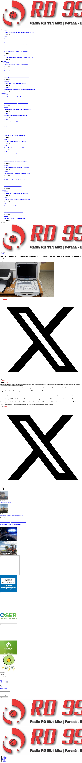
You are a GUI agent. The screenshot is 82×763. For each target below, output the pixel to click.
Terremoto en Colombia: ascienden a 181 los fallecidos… (17, 147)
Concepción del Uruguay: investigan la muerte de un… (17, 193)
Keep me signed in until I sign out (7, 695)
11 (1, 681)
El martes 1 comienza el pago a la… (12, 70)
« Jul (1, 686)
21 (5, 682)
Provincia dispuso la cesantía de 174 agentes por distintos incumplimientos (11, 515)
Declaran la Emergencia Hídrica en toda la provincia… (17, 64)
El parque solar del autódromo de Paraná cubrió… (16, 45)
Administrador (3, 688)
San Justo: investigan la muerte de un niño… (14, 218)
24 (0, 684)
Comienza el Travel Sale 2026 (11, 121)
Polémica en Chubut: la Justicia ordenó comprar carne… (17, 109)
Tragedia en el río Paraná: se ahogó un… (13, 212)
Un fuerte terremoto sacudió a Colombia (13, 153)
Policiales (4, 190)
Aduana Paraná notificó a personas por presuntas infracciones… (19, 57)
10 (0, 681)
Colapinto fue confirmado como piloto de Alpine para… (17, 167)
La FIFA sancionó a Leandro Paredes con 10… (15, 179)
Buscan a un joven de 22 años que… (12, 205)
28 (5, 684)
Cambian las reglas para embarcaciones (13, 96)
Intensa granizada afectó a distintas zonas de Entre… (16, 77)
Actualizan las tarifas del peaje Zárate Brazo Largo (16, 103)
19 (2, 682)
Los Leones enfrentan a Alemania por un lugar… (15, 161)
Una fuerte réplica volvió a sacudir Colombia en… (15, 141)
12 (2, 681)
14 (5, 681)
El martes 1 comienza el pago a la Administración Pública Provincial (13, 522)
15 (6, 681)
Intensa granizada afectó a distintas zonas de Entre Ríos (10, 524)
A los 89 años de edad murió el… (11, 129)
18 (1, 682)
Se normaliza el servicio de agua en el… (13, 38)
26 (2, 684)
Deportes (6, 165)
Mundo (3, 125)
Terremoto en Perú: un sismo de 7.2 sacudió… (14, 135)
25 (1, 684)
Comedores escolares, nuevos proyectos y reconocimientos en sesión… (20, 89)
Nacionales (4, 93)
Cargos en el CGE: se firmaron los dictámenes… (15, 83)
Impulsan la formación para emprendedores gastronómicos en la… (19, 32)
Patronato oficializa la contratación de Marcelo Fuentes (17, 173)
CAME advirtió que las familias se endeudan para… (16, 115)
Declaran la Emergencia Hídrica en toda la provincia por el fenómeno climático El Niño (16, 519)
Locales (3, 29)
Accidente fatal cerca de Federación (5, 502)
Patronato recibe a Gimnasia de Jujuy (13, 186)
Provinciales (4, 61)
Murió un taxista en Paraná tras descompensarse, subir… (17, 199)
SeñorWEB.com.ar (7, 726)
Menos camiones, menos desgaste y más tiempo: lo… (16, 51)
